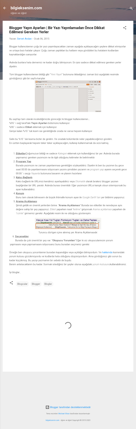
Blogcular (22, 283)
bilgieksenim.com (26, 8)
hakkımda (107, 252)
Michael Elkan (64, 414)
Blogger (36, 283)
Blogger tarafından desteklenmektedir (70, 407)
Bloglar (48, 283)
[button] (125, 28)
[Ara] (131, 9)
